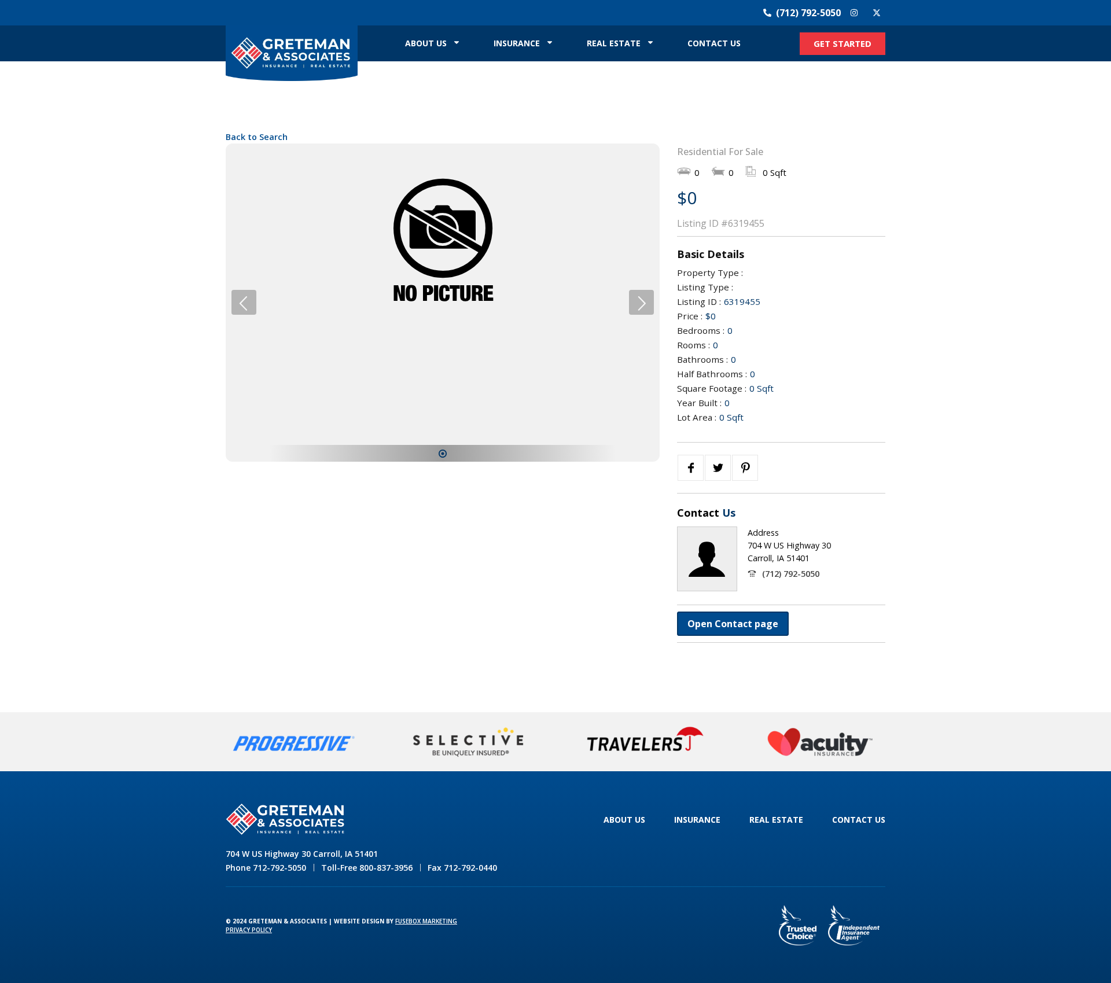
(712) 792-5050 (790, 573)
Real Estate (614, 43)
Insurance (517, 43)
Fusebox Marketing (426, 921)
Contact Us (714, 43)
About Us (426, 43)
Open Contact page (732, 623)
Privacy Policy (249, 930)
